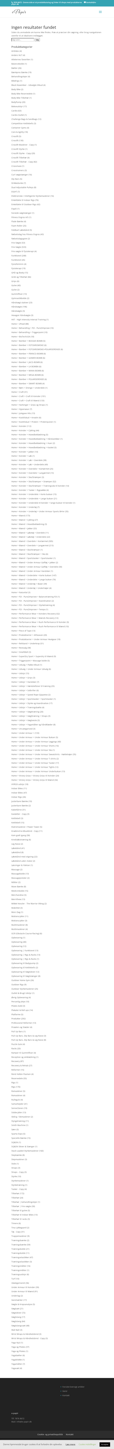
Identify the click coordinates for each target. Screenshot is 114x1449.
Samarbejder (17, 1104)
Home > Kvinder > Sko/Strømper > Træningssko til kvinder (38, 485)
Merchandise (17, 895)
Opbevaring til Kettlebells (23, 967)
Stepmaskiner (17, 1159)
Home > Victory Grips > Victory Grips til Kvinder (33, 775)
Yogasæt (15, 1368)
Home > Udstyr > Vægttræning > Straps (29, 716)
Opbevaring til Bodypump (23, 963)
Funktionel (16, 255)
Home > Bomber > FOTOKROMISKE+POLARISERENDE (35, 349)
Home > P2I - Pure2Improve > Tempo (28, 609)
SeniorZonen (17, 1108)
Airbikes (15, 51)
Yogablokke (16, 1359)
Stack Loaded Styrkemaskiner (25, 1150)
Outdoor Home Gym (20, 980)
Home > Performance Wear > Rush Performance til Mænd (38, 626)
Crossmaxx (16, 166)
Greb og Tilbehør (19, 277)
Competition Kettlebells (22, 123)
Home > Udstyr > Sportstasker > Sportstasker (32, 699)
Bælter (14, 68)
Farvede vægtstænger (21, 213)
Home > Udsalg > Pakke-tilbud (25, 664)
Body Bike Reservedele (21, 93)
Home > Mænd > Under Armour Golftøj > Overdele (34, 566)
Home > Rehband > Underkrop (25, 643)
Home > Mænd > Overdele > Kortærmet (29, 541)
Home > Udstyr (18, 673)
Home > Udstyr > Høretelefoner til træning (31, 686)
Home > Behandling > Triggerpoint (27, 332)
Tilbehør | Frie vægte (21, 1206)
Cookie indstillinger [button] (87, 1444)
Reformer (15, 1069)
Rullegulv (15, 1099)
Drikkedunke (17, 183)
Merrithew (16, 899)
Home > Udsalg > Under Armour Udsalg (29, 669)
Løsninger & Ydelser (20, 865)
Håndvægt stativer (19, 302)
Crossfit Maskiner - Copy (22, 144)
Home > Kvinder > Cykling (23, 430)
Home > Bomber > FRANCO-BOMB (27, 353)
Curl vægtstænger (19, 174)
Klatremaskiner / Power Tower (25, 827)
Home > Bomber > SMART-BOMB (26, 383)
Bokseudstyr (17, 106)
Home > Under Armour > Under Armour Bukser (33, 737)
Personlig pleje (18, 1001)
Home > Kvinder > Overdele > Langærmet (30, 473)
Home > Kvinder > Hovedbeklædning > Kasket (32, 447)
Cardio (14, 110)
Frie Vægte (16, 242)
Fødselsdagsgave (19, 238)
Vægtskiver (16, 1312)
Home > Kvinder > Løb (21, 456)
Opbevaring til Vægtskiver (23, 971)
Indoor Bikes (17, 788)
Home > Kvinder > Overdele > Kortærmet (30, 468)
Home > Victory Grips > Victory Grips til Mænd (32, 780)
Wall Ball (15, 1330)
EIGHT (14, 191)
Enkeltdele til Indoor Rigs (23, 200)
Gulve (14, 285)
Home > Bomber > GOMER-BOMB (26, 358)
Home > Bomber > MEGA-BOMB (26, 375)
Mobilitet (15, 908)
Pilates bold (16, 1006)
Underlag (15, 1295)
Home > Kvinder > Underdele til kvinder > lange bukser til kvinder (41, 503)
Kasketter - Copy (19, 814)
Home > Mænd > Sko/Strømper (25, 549)
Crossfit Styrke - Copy (21, 153)
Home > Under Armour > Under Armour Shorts (33, 745)
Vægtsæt (15, 1308)
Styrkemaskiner (18, 1180)
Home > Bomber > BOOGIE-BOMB (27, 341)
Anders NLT (16, 55)
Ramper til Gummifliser (22, 1052)
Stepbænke (16, 1155)
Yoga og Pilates (18, 1347)
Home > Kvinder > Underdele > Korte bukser (32, 494)
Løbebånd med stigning (22, 856)
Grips (13, 281)
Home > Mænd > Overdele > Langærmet (30, 545)
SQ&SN (14, 1142)
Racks (14, 1048)
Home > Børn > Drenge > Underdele (28, 387)
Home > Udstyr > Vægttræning (25, 711)
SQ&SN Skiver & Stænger (22, 1146)
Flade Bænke (17, 221)
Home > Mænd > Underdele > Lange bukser (31, 579)
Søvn (13, 1129)
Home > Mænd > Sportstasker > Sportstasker (32, 558)
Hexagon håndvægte (20, 315)
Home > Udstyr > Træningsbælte (26, 707)
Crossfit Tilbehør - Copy (22, 161)
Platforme (15, 1014)
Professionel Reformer (21, 1023)
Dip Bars (15, 179)
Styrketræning (17, 1185)
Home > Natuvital (19, 592)
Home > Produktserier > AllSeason (27, 635)
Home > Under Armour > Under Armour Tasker (33, 763)
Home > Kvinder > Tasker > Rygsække (28, 490)
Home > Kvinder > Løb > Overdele (27, 460)
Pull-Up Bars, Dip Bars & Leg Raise (27, 1035)
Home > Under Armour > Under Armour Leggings (34, 741)
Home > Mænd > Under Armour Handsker (30, 571)
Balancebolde (17, 63)
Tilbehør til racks (19, 1219)
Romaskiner (16, 1091)
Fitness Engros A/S (20, 217)
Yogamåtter (16, 1364)
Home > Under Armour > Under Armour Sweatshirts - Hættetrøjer (41, 754)
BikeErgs (15, 80)
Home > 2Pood (18, 324)
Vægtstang (16, 1317)
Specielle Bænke (19, 1138)
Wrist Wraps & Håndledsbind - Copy (28, 1338)
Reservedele (17, 1078)
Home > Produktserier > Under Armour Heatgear (33, 639)
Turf (13, 1278)
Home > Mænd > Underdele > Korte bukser (31, 575)
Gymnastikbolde (18, 298)
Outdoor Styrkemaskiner (22, 989)
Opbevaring (16, 937)
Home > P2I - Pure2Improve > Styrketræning (31, 605)
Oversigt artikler (77, 1386)
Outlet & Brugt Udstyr (21, 993)
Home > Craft (17, 392)
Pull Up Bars (17, 1031)
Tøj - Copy (16, 1231)
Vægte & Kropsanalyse (21, 1304)
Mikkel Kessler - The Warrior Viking (27, 903)
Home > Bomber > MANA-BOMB (26, 370)
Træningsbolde (18, 1249)
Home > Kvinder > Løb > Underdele (27, 464)
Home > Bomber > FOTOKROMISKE (27, 345)
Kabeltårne (16, 809)
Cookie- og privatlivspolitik (50, 1434)
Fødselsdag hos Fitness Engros (25, 234)
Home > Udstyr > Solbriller (23, 690)
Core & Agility (17, 132)
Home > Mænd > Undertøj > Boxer (27, 583)
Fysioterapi (16, 268)
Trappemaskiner (19, 1236)
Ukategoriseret (18, 1283)
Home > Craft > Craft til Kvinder (26, 396)
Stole (13, 1163)
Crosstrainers (17, 170)
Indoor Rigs (16, 797)
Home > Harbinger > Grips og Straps (28, 404)
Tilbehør (15, 1193)
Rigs (13, 1082)
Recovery (15, 1061)
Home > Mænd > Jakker (22, 528)
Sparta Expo (17, 1133)
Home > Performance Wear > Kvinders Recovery (33, 613)
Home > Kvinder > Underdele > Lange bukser (32, 498)
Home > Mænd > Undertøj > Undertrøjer (30, 588)
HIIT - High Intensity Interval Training (28, 319)
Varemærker (17, 1300)
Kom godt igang (18, 835)
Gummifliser (17, 294)
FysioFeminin (17, 264)
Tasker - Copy (17, 1189)
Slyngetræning (18, 1121)
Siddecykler (16, 1112)
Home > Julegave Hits (21, 413)
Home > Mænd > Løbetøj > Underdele (28, 537)
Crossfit (14, 136)
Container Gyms (18, 127)
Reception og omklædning (23, 1057)
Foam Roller (16, 225)
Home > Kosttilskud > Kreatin (24, 417)
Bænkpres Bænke (19, 72)
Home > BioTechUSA (20, 336)
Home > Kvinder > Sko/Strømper (26, 477)
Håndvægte (16, 306)
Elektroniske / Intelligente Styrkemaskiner (30, 196)
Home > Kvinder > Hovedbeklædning (28, 434)
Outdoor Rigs (17, 984)
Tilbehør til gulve (19, 1210)
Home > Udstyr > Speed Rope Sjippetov (29, 694)
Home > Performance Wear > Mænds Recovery (32, 618)
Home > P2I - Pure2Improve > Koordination (31, 601)
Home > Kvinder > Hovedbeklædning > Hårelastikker (35, 439)
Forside (65, 1386)
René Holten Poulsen (21, 1074)
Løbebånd (16, 848)
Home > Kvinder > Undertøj (24, 507)
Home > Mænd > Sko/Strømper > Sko (28, 554)
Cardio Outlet (17, 115)
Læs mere (70, 1444)
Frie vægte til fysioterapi (22, 251)
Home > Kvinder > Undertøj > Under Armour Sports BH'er (38, 511)
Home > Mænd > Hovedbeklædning (27, 524)
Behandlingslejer (19, 76)
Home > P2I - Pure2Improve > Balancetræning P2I (34, 596)
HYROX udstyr (17, 784)
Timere (14, 1223)
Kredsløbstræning (19, 839)
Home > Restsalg (19, 647)
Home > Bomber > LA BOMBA (25, 366)
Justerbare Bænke (19, 801)
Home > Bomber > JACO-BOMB (25, 362)
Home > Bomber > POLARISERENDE (27, 379)
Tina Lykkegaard (18, 1227)
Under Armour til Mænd (22, 1291)
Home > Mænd (18, 515)
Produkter (16, 1018)
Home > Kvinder (18, 426)
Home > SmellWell (19, 652)
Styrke (14, 1176)
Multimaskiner (18, 925)
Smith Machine (18, 1125)
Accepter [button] (104, 1444)
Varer (64, 1391)
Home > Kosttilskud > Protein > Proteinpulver (32, 422)
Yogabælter (16, 1355)
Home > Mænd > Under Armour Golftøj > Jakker (33, 562)
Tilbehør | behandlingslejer (24, 1202)
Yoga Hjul (15, 1342)
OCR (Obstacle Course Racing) (25, 933)
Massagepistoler (19, 878)
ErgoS (14, 208)
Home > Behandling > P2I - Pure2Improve (30, 328)
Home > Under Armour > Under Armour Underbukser (36, 771)
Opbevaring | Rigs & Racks (23, 954)
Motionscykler (17, 916)
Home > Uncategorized (22, 728)
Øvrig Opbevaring (19, 997)
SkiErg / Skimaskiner (20, 1116)
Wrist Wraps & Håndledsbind (25, 1334)
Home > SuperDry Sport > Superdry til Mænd (32, 656)
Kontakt (66, 1395)
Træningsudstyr (18, 1274)
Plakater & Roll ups (20, 1010)
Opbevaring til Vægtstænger (24, 976)
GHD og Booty (17, 272)
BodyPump (16, 102)
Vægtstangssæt (18, 1325)
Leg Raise (15, 844)
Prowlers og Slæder (20, 1027)
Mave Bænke (17, 886)
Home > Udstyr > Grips (21, 677)
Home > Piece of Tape (21, 630)
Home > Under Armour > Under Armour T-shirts (33, 758)
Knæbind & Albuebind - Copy (25, 831)
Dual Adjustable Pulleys (22, 187)
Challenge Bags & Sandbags (24, 119)
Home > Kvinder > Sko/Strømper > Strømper (31, 481)
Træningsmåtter (18, 1266)
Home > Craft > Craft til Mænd (25, 400)
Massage (15, 869)
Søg (37, 39)
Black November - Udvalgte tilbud (27, 85)
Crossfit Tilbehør (19, 157)
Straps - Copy (17, 1172)
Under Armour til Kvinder (23, 1287)
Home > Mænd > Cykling (22, 520)
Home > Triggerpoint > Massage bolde (29, 660)
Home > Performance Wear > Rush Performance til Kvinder (38, 622)
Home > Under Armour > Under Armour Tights (32, 767)
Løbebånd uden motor (21, 861)
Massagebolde (18, 873)
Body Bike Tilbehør (20, 97)
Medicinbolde (17, 890)
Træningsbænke (18, 1240)
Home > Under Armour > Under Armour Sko (31, 750)
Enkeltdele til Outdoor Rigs (23, 204)
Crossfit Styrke (18, 149)
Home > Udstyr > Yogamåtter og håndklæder (32, 724)
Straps (14, 1167)
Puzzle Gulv (16, 1044)
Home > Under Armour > (22, 733)
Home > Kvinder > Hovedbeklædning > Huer (31, 443)
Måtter (14, 882)
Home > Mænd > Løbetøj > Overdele (28, 532)
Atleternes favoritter (20, 59)
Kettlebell (15, 818)
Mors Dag (15, 912)
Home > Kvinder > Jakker (22, 451)
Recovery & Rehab (19, 1065)
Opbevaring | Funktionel (22, 950)
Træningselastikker (20, 1257)
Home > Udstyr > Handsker (23, 682)
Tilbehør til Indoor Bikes (22, 1214)
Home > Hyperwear (20, 409)
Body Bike (15, 89)
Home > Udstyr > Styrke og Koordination (30, 703)
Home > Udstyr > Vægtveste (24, 720)
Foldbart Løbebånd (20, 230)
